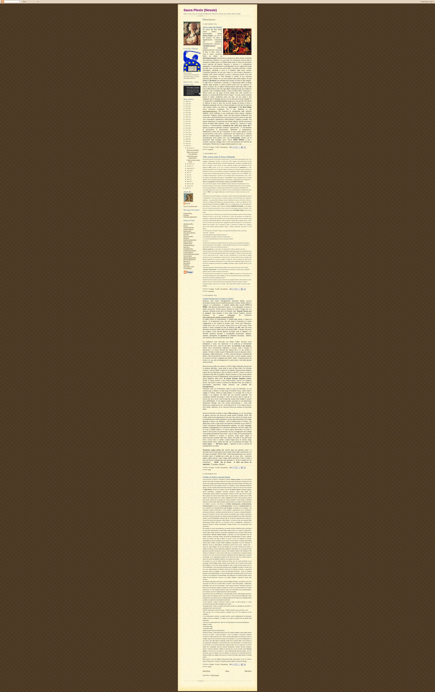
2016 (186, 123)
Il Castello (186, 215)
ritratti (209, 469)
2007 (186, 143)
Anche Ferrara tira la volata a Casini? (192, 157)
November (190, 164)
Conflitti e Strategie (188, 229)
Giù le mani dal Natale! (193, 150)
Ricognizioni (187, 263)
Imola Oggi (187, 247)
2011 (186, 134)
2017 (186, 121)
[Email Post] (230, 147)
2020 (186, 115)
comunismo (211, 291)
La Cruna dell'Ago (188, 252)
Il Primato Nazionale (189, 245)
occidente (210, 149)
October (189, 166)
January (189, 186)
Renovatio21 (187, 261)
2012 (186, 132)
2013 (186, 130)
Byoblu (185, 225)
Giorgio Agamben (188, 236)
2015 (186, 126)
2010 (186, 137)
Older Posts (248, 671)
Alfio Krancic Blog (188, 224)
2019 (186, 117)
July (188, 172)
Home (227, 671)
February (189, 183)
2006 (186, 145)
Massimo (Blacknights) (190, 259)
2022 (186, 110)
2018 (186, 119)
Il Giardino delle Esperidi (190, 217)
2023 (186, 108)
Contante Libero (188, 213)
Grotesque (186, 238)
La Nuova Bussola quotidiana (191, 254)
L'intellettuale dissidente (190, 250)
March (189, 181)
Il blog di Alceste (188, 241)
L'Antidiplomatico (188, 248)
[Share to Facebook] (242, 147)
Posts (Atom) (215, 675)
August (189, 170)
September (190, 168)
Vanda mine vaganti (189, 266)
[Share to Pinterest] (245, 147)
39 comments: (224, 664)
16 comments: (224, 289)
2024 (186, 106)
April (188, 179)
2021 (186, 112)
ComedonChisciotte (189, 227)
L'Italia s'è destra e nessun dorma (216, 477)
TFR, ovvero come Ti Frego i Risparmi (192, 153)
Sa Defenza (186, 264)
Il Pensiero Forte (188, 243)
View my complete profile (190, 206)
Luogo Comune (188, 256)
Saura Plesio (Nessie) (200, 10)
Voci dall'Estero (188, 268)
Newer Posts (206, 671)
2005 (186, 188)
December (190, 148)
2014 (186, 128)
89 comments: (224, 147)
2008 (186, 141)
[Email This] (233, 147)
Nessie (188, 203)
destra (209, 666)
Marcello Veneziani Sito (190, 257)
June (188, 175)
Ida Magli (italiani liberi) (190, 240)
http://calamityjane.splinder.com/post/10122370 (218, 317)
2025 (186, 104)
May (188, 177)
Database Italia (187, 231)
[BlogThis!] (236, 147)
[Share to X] (239, 147)
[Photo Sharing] (209, 19)
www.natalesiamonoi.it (210, 111)
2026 (186, 101)
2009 (186, 139)
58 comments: (224, 467)
